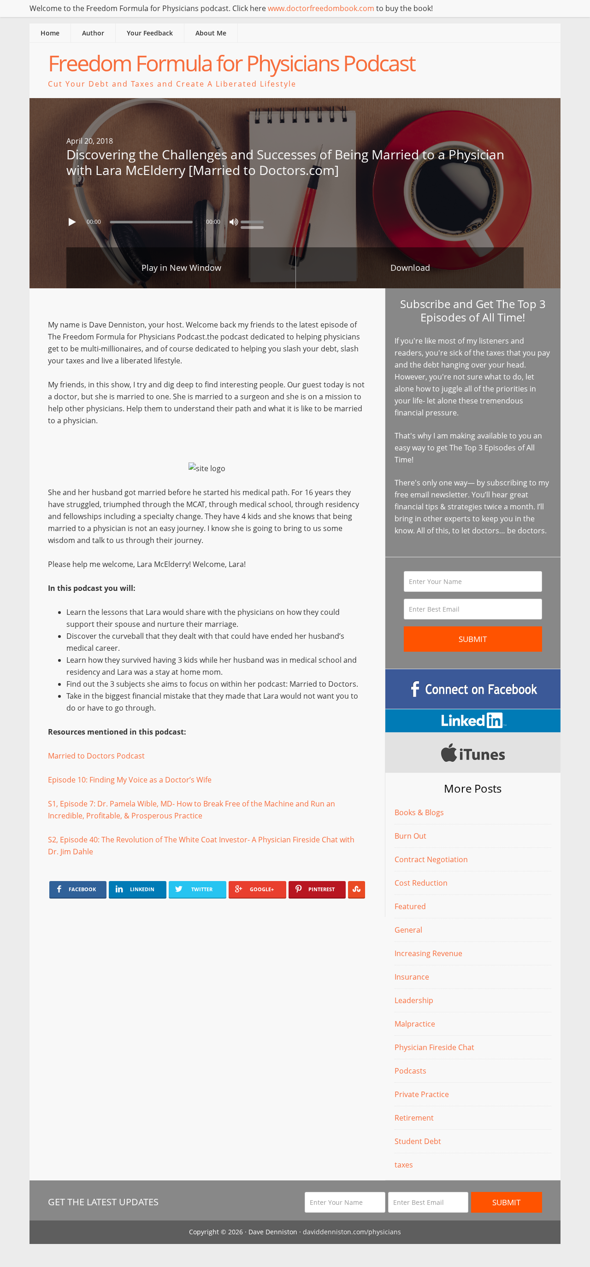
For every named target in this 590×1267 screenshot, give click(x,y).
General (408, 930)
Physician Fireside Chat (434, 1047)
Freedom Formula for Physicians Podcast (231, 63)
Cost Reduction (421, 883)
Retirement (414, 1118)
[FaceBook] (472, 689)
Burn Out (410, 836)
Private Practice (422, 1094)
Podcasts (410, 1071)
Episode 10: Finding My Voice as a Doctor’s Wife (130, 780)
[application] (295, 219)
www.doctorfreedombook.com (321, 8)
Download (410, 267)
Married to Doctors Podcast (96, 756)
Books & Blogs (419, 812)
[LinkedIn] (472, 720)
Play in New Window (181, 267)
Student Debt (418, 1141)
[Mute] (233, 222)
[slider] (254, 221)
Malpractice (415, 1024)
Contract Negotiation (431, 859)
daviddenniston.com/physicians (352, 1231)
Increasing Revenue (428, 953)
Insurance (412, 977)
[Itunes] (472, 752)
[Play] (73, 222)
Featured (410, 906)
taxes (404, 1165)
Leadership (414, 1000)
